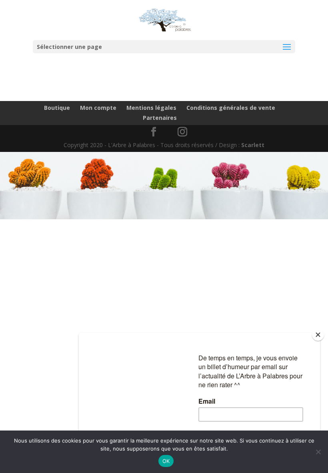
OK (166, 461)
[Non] (318, 452)
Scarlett (252, 145)
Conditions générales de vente (230, 107)
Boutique (57, 107)
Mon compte (98, 107)
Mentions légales (151, 107)
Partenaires (160, 117)
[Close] (318, 335)
